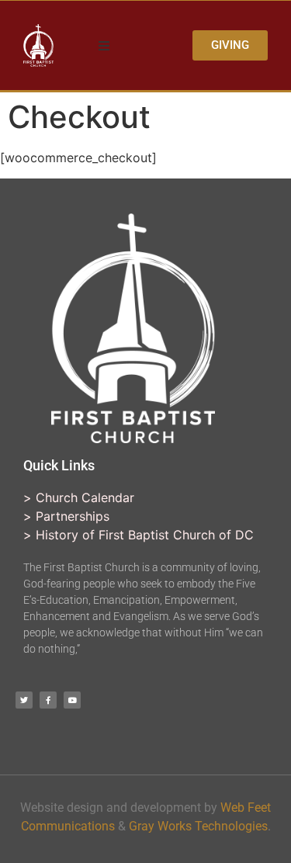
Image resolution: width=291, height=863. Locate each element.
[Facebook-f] (48, 700)
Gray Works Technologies (198, 826)
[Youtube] (72, 700)
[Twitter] (24, 700)
